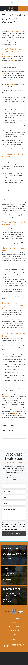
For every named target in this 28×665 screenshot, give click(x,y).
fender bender (11, 60)
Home (14, 622)
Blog (14, 635)
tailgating (4, 73)
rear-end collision (6, 40)
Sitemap (14, 639)
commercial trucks (14, 63)
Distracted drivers (20, 97)
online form (14, 413)
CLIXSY (18, 661)
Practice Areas (14, 630)
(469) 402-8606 (7, 579)
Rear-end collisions (6, 56)
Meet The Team (14, 626)
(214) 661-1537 (7, 559)
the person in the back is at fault (17, 31)
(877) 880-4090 (9, 10)
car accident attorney (14, 338)
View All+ (6, 441)
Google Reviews (7, 561)
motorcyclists (5, 63)
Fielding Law (13, 656)
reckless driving (11, 84)
